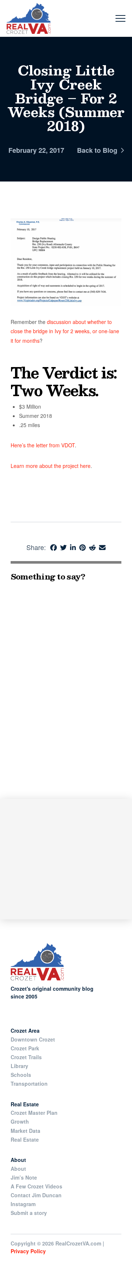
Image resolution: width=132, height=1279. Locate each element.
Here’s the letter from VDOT (43, 445)
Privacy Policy (28, 1251)
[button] (120, 19)
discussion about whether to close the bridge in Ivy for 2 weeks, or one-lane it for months (65, 331)
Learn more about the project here (51, 465)
